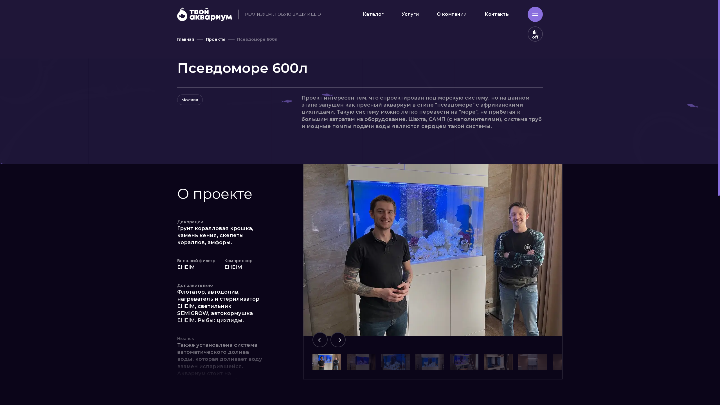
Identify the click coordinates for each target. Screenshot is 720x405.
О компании (452, 14)
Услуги (410, 14)
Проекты (215, 39)
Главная (185, 39)
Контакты (497, 14)
